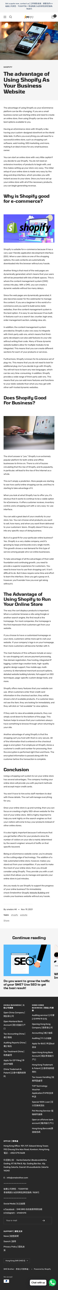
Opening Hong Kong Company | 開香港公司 (42, 1026)
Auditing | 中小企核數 (41, 1038)
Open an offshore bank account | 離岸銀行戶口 (43, 1121)
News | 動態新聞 (11, 1236)
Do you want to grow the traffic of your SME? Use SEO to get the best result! (27, 984)
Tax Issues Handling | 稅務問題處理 (43, 1079)
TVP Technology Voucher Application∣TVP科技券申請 (42, 1091)
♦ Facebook (9, 1209)
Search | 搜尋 (10, 1241)
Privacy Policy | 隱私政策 (14, 1248)
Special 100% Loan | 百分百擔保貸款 (42, 1104)
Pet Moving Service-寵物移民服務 (42, 1113)
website (23, 915)
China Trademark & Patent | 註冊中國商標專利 (15, 1073)
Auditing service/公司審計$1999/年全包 (43, 1017)
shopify (8, 67)
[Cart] (52, 17)
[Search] (10, 17)
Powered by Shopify (42, 1269)
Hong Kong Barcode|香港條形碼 (42, 1130)
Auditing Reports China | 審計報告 (15, 1044)
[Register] (45, 1220)
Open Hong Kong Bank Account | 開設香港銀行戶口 (43, 1056)
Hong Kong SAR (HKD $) (15, 1261)
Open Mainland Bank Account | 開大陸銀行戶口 (14, 1025)
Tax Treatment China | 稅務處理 (14, 1053)
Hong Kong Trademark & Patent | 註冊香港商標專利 (43, 1068)
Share (6, 920)
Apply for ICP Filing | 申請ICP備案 (14, 1062)
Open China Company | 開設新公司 (14, 1014)
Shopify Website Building (33, 893)
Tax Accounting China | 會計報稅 (14, 1036)
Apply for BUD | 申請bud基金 (43, 1045)
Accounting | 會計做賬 (42, 1033)
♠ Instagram (9, 1213)
